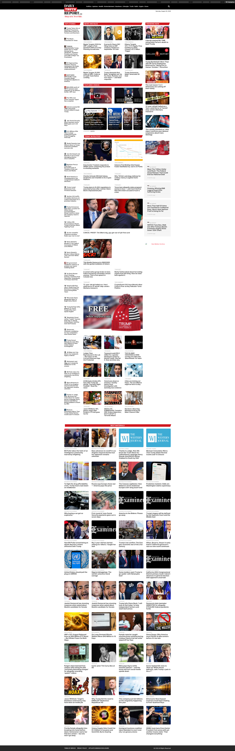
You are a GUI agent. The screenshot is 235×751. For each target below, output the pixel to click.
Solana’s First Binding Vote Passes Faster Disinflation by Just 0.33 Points (128, 166)
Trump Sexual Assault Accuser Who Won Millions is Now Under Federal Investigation (71, 343)
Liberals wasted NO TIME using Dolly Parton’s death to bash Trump (72, 109)
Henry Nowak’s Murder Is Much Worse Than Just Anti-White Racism (71, 254)
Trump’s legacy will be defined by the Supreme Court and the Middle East (158, 515)
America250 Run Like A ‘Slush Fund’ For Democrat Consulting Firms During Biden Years (71, 289)
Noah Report (129, 70)
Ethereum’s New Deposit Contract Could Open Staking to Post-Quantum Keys (157, 700)
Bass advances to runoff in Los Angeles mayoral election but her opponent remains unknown (71, 386)
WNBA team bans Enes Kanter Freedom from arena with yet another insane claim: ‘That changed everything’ (158, 731)
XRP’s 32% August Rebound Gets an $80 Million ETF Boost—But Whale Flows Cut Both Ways (76, 637)
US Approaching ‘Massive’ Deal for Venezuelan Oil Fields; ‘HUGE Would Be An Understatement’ (71, 66)
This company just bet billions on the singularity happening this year (131, 700)
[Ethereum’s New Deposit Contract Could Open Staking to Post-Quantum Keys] (158, 686)
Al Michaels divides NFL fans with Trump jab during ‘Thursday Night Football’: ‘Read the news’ (92, 384)
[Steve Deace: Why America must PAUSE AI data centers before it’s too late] (158, 621)
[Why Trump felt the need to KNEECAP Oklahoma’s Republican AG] (104, 686)
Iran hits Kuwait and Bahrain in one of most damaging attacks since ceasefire (72, 156)
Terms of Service (70, 748)
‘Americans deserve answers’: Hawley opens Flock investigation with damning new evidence (112, 384)
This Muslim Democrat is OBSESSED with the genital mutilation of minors (96, 263)
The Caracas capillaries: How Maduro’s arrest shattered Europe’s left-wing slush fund (130, 485)
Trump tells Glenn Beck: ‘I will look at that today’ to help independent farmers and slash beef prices (130, 606)
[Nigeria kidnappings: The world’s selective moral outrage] (104, 559)
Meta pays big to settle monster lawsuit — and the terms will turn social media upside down (130, 668)
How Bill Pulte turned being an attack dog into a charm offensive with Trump (76, 544)
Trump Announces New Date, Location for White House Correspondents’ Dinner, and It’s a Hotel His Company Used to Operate (72, 211)
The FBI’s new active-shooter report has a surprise (71, 99)
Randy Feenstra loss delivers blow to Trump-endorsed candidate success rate (72, 145)
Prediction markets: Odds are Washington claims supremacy (158, 485)
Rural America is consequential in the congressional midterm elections (71, 179)
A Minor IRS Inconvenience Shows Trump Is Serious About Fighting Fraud (72, 224)
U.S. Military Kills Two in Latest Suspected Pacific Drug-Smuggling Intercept (71, 134)
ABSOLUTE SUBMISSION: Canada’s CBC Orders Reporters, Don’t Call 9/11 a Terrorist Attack (113, 412)
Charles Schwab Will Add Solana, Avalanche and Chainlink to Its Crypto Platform (97, 177)
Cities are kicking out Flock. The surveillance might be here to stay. (133, 382)
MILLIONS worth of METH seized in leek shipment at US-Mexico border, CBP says (72, 89)
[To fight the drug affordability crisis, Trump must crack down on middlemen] (76, 471)
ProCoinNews (88, 42)
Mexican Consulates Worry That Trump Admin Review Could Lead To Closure (72, 412)
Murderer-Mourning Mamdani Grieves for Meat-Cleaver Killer (132, 410)
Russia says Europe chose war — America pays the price (104, 485)
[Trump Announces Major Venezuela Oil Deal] (134, 61)
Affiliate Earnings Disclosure (99, 748)
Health (101, 6)
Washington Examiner (70, 448)
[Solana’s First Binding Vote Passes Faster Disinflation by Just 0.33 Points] (128, 150)
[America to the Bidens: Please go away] (131, 500)
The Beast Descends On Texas (70, 39)
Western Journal (124, 448)
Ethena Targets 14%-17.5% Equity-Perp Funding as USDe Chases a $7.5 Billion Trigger (133, 47)
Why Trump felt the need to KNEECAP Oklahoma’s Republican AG (102, 700)
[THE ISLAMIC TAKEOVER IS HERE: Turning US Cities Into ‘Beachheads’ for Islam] (134, 342)
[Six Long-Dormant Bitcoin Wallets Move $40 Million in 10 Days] (104, 621)
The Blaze (107, 70)
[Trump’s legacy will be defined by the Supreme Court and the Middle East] (158, 500)
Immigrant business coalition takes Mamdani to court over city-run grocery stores (130, 730)
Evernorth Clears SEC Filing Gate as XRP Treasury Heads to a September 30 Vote (112, 46)
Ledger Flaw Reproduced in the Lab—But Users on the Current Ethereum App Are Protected (91, 356)
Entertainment (109, 6)
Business (118, 6)
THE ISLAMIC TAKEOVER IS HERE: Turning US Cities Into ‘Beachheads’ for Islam (133, 355)
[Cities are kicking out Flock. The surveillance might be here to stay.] (134, 370)
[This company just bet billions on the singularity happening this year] (131, 686)
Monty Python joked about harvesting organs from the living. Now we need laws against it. (128, 273)
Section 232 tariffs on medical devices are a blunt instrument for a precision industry (72, 198)
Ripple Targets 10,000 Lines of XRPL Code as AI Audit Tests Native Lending (91, 75)
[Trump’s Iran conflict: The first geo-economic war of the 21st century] (131, 529)
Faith (136, 6)
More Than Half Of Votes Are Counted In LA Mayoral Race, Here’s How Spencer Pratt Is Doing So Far (157, 208)
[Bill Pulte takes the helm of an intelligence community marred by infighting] (76, 438)
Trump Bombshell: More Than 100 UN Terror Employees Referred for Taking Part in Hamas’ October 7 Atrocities (157, 64)
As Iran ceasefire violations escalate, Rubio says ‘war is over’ (72, 234)
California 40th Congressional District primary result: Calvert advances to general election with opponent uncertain (158, 575)
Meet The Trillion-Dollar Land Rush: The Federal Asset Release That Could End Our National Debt (157, 171)
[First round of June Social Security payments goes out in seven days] (104, 500)
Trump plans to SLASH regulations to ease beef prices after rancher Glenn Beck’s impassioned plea (97, 188)
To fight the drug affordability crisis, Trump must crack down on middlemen (76, 485)
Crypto (141, 6)
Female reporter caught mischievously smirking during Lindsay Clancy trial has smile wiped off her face (131, 637)
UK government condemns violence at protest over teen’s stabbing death (71, 265)
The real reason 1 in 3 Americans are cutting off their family (155, 86)
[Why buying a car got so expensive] (76, 500)
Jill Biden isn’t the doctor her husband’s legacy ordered (71, 353)
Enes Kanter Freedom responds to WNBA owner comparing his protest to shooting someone (96, 166)
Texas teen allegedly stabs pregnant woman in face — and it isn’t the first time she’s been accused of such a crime (128, 189)
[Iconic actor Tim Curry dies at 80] (104, 653)
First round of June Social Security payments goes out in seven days (104, 515)
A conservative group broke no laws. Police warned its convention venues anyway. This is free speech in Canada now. (97, 274)
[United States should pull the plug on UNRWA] (76, 559)
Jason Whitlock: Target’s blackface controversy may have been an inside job (75, 700)
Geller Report (129, 351)
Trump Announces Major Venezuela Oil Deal (132, 74)
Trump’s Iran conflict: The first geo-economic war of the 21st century (131, 544)
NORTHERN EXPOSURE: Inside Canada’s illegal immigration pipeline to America (71, 78)
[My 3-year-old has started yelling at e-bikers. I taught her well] (104, 529)
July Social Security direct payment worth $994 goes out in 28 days (72, 123)
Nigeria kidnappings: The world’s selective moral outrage (101, 574)
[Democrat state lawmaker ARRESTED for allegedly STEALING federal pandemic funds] (158, 590)
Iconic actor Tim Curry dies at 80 (103, 667)
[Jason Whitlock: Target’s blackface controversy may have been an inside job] (76, 686)
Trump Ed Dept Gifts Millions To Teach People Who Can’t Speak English (72, 309)
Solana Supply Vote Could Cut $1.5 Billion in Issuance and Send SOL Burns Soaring (103, 730)
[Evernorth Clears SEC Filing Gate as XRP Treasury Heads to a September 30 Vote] (113, 33)
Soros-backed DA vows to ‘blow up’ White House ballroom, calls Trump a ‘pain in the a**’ (158, 668)
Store (146, 6)
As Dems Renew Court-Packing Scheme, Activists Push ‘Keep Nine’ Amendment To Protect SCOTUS (72, 277)
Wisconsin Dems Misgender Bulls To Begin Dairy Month (71, 299)
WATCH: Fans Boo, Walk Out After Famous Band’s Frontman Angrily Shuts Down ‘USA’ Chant (157, 227)
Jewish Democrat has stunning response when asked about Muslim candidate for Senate (76, 605)
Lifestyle (126, 6)
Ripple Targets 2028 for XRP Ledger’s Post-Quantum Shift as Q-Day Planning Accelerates (92, 46)
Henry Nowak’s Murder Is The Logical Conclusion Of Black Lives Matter (71, 244)
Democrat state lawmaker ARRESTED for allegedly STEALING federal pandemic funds (157, 606)
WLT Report (153, 167)
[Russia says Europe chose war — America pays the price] (104, 471)
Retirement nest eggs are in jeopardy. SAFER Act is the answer (71, 363)
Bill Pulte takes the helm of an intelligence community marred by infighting (71, 374)
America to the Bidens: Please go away (131, 514)
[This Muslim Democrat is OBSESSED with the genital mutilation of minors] (97, 248)
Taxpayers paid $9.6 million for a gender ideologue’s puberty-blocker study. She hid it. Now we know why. (112, 356)
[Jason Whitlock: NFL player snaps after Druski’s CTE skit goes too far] (92, 398)
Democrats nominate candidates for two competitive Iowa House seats (71, 332)
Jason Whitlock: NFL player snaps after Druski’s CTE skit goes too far (91, 411)
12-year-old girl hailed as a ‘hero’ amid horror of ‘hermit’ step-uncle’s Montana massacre (96, 286)
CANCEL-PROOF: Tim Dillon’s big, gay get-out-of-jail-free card (106, 233)
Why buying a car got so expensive (73, 514)
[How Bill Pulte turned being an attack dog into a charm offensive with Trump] (76, 529)
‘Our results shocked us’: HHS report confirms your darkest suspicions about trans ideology (157, 132)
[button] (169, 6)
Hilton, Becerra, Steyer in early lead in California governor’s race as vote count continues (158, 544)
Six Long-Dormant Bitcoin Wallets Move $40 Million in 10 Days (104, 636)
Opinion (95, 6)
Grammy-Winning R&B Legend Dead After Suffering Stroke (156, 190)
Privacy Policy (82, 748)
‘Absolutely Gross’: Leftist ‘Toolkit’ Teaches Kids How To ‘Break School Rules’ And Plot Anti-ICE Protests (72, 320)
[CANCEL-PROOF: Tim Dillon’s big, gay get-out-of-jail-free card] (113, 213)
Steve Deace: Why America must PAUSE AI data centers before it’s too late (157, 636)
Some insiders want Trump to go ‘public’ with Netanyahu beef (130, 574)
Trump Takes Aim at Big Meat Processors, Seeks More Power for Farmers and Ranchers (72, 30)
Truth (132, 6)
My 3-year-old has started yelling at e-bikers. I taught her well (104, 544)
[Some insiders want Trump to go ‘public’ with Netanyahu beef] (131, 559)
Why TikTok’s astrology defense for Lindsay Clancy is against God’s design (127, 177)
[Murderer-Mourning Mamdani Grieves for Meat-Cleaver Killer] (134, 398)
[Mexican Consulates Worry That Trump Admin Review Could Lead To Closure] (158, 438)
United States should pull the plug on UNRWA (75, 573)
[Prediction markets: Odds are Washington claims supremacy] (158, 471)
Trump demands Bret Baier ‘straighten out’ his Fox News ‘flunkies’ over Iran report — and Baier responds (113, 76)
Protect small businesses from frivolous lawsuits (70, 188)
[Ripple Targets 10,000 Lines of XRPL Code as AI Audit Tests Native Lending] (92, 61)
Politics (88, 6)
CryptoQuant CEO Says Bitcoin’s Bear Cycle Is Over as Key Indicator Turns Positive (128, 286)
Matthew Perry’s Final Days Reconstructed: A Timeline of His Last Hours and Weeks (71, 168)
